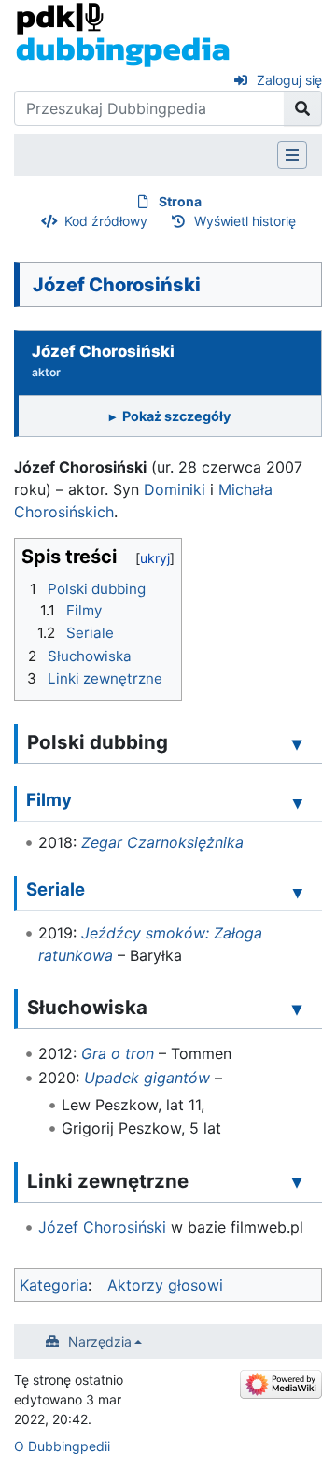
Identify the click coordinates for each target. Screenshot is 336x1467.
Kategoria (54, 1285)
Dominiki (174, 489)
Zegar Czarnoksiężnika (162, 842)
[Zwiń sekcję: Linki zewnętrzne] (296, 1182)
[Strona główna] (122, 33)
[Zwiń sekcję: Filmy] (297, 802)
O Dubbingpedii (62, 1446)
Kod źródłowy (105, 221)
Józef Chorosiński (102, 1227)
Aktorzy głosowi (165, 1285)
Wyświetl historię (245, 221)
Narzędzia (100, 1341)
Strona (180, 201)
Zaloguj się (289, 80)
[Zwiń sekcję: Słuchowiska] (296, 1008)
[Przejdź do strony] (303, 108)
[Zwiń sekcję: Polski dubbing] (296, 743)
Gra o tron (117, 1053)
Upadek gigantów (147, 1077)
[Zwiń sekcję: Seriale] (297, 892)
